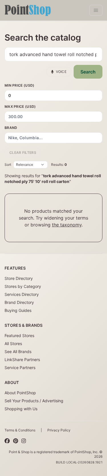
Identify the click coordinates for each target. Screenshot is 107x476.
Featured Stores (19, 335)
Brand (11, 128)
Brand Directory (19, 302)
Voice (61, 71)
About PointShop (20, 392)
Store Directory (19, 278)
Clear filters (22, 152)
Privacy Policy (58, 430)
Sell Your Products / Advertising (34, 400)
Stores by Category (23, 286)
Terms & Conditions (20, 430)
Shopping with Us (21, 408)
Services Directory (22, 294)
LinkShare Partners (22, 359)
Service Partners (20, 367)
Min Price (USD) (20, 85)
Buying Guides (18, 310)
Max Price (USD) (20, 106)
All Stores (13, 343)
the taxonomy (67, 225)
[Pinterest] (15, 441)
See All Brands (18, 351)
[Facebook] (7, 441)
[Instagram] (23, 441)
